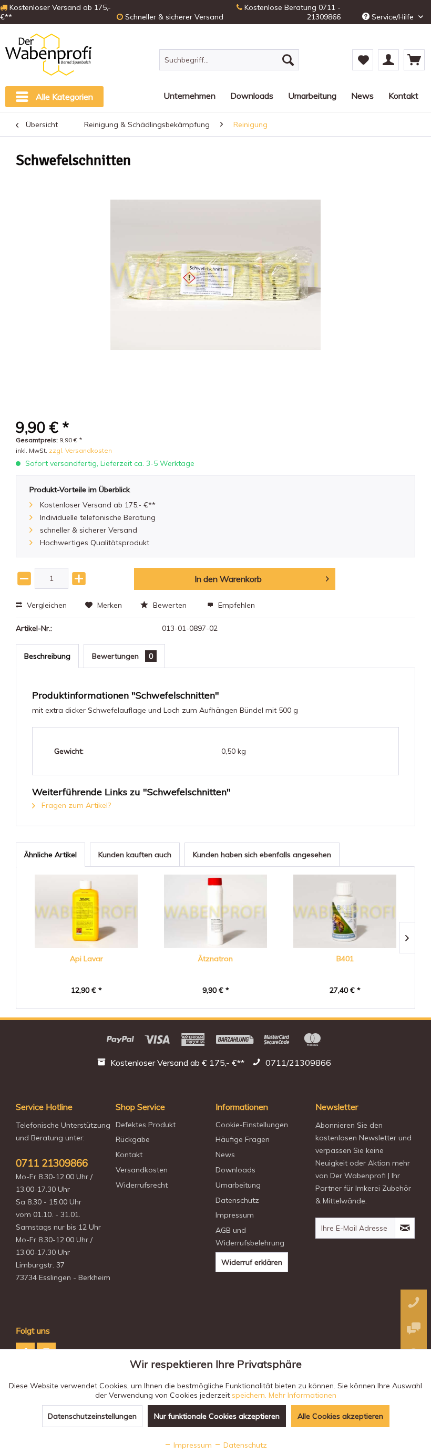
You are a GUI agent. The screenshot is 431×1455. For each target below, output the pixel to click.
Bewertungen (122, 656)
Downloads (235, 1170)
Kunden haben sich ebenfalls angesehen (262, 854)
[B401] (345, 911)
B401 (345, 958)
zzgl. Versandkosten (80, 450)
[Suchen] (288, 59)
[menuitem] (229, 59)
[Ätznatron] (215, 911)
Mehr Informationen (302, 1395)
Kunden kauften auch (134, 854)
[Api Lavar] (86, 911)
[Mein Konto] (388, 59)
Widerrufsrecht (142, 1185)
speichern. (250, 1395)
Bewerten (170, 605)
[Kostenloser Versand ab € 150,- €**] (172, 1064)
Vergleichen (46, 605)
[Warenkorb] (414, 59)
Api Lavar (86, 958)
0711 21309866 (52, 1163)
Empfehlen (235, 605)
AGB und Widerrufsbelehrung (250, 1236)
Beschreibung (47, 656)
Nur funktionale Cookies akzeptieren (217, 1416)
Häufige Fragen (243, 1139)
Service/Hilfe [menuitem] (393, 17)
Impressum (235, 1215)
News (225, 1154)
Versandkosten (142, 1170)
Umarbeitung (238, 1185)
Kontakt (129, 1154)
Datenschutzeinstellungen (92, 1416)
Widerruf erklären (251, 1262)
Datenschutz (237, 1200)
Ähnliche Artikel (50, 854)
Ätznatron (215, 958)
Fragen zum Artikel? (75, 805)
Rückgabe (133, 1139)
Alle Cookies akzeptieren (340, 1416)
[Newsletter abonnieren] (405, 1228)
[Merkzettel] (362, 59)
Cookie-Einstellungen (252, 1124)
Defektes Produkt (146, 1124)
